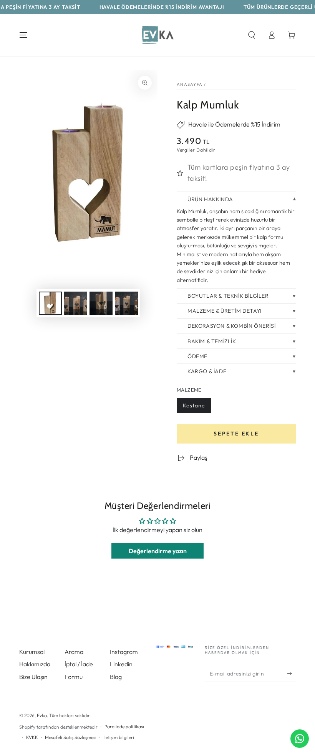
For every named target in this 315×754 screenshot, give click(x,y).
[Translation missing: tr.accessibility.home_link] (157, 35)
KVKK (32, 737)
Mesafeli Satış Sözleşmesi (70, 737)
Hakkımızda (34, 664)
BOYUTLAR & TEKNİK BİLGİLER (228, 295)
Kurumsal (32, 652)
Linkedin (121, 664)
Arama (74, 652)
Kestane (193, 407)
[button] (252, 35)
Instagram (124, 652)
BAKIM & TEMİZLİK (211, 341)
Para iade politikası (124, 726)
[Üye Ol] (291, 673)
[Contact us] (299, 738)
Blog (116, 677)
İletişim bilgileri (118, 737)
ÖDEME (197, 356)
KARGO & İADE (206, 371)
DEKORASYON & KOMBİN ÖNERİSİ (231, 325)
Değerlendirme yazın (158, 551)
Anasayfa (189, 84)
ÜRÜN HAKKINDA (210, 199)
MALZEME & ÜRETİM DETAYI (224, 310)
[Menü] (23, 35)
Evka (42, 715)
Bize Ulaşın (33, 677)
